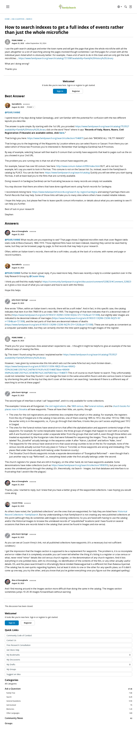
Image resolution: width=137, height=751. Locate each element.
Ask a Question (68, 688)
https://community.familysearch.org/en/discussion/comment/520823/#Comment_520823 (86, 281)
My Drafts (68, 664)
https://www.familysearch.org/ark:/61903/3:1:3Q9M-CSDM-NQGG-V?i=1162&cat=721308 (55, 314)
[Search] (125, 6)
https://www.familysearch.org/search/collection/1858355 (80, 465)
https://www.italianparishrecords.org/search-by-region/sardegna (64, 191)
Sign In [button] (60, 91)
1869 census (77, 406)
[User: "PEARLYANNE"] (7, 42)
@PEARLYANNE (12, 112)
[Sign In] (130, 6)
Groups (8, 723)
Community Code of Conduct (19, 635)
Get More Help (13, 650)
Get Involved (69, 705)
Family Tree (69, 693)
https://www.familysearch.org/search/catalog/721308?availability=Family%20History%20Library (65, 58)
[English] (67, 7)
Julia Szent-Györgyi (20, 300)
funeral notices (96, 406)
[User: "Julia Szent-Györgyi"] (7, 301)
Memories (69, 709)
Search (69, 697)
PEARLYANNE (17, 40)
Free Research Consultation (19, 645)
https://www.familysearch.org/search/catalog (67, 172)
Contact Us (11, 640)
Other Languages (69, 713)
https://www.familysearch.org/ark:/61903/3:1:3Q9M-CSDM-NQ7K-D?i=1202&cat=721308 (49, 324)
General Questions (69, 701)
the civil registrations (55, 406)
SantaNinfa (17, 104)
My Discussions (13, 659)
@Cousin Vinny (37, 276)
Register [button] (76, 91)
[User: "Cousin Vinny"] (7, 504)
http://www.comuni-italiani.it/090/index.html (78, 166)
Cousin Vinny (17, 503)
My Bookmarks (68, 654)
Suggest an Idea (13, 674)
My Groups (11, 669)
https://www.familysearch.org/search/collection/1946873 (55, 138)
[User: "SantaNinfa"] (7, 105)
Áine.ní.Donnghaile (20, 231)
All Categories (11, 684)
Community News (68, 718)
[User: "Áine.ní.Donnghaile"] (7, 232)
